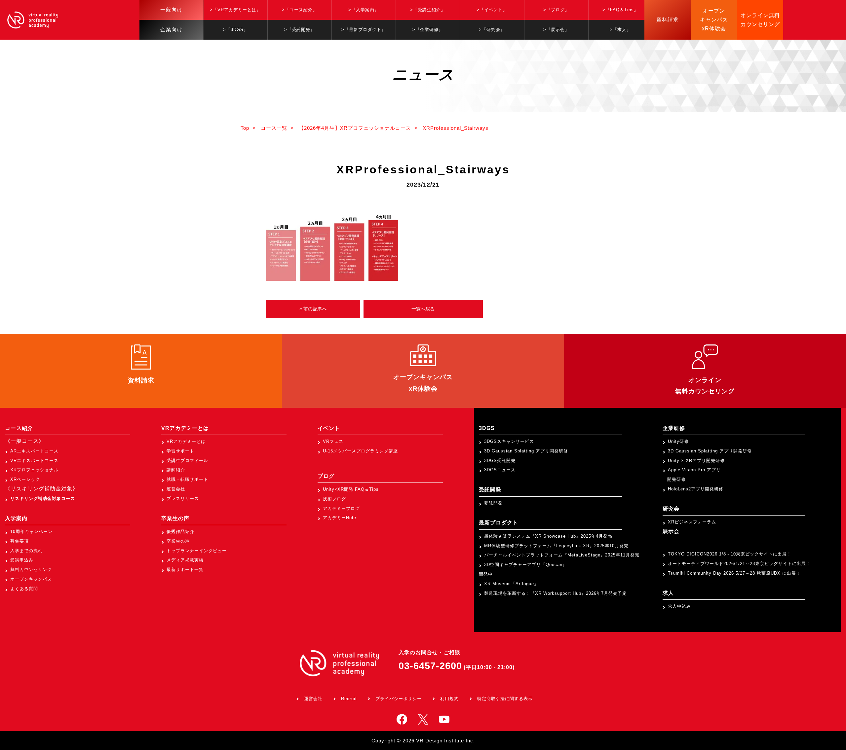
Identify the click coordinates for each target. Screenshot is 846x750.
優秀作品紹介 (180, 531)
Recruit (349, 698)
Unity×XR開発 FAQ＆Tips (351, 489)
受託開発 (493, 503)
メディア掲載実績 (185, 559)
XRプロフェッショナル (34, 469)
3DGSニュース (500, 469)
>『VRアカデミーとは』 (235, 9)
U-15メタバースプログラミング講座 (360, 450)
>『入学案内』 (363, 9)
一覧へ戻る (423, 308)
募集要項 (19, 541)
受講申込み (21, 559)
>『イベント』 (492, 9)
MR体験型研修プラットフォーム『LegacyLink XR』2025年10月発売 (556, 545)
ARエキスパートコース (34, 450)
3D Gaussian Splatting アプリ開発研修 (526, 450)
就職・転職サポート (187, 479)
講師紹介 (176, 469)
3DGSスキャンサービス (509, 441)
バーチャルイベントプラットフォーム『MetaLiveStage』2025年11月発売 (561, 555)
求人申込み (679, 606)
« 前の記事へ (313, 308)
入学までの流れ (26, 550)
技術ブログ (334, 498)
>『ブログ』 (556, 9)
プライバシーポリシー (398, 698)
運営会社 (176, 488)
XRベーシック (25, 479)
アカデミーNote (339, 517)
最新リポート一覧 (185, 569)
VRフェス (333, 441)
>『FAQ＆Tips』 (620, 9)
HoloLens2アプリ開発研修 (695, 488)
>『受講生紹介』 (427, 9)
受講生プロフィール (187, 460)
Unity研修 (678, 441)
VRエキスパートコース (34, 460)
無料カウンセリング (31, 569)
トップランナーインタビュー (197, 550)
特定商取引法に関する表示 (505, 698)
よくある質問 (24, 588)
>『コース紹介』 (299, 9)
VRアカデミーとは (186, 441)
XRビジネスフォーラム (692, 521)
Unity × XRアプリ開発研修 (696, 460)
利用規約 (449, 698)
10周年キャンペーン (31, 531)
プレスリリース (183, 498)
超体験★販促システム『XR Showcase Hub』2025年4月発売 (548, 536)
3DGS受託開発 (500, 460)
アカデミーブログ (341, 508)
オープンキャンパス (31, 579)
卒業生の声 (178, 541)
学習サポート (180, 450)
